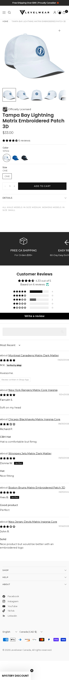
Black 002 (25, 158)
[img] (7, 360)
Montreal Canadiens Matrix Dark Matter (33, 355)
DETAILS (7, 197)
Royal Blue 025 (16, 158)
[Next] (58, 55)
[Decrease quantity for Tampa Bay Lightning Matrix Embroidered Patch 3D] (5, 186)
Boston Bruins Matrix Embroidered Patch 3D (36, 487)
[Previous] (10, 55)
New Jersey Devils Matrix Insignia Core (32, 521)
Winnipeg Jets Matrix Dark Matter (29, 453)
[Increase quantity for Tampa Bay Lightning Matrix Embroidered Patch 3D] (14, 186)
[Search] (9, 12)
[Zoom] (59, 30)
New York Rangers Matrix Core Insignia (32, 390)
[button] (10, 140)
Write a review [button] (34, 316)
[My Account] (54, 12)
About (6, 584)
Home (5, 21)
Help (5, 577)
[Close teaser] (31, 670)
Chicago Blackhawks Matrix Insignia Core (34, 419)
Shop (6, 570)
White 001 (7, 158)
